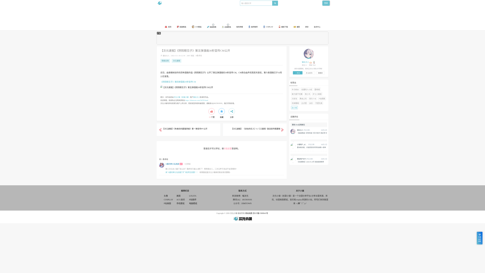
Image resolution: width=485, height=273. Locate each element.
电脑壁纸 (193, 203)
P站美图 (167, 203)
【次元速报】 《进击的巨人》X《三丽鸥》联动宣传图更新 (255, 129)
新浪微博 (182, 3)
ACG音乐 (180, 200)
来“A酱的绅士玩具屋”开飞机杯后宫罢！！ (181, 172)
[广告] (242, 44)
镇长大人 (166, 56)
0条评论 (199, 56)
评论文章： (304, 130)
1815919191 (247, 200)
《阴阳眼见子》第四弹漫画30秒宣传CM (178, 82)
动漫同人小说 (306, 89)
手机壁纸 (180, 203)
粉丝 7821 (312, 65)
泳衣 (311, 103)
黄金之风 (303, 99)
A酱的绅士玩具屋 (172, 164)
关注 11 (304, 65)
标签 (207, 3)
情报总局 (165, 61)
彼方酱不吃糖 (297, 94)
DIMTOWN (246, 203)
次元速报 (176, 61)
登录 (326, 3)
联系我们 (200, 3)
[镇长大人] (309, 54)
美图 (178, 196)
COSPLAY (168, 200)
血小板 (294, 108)
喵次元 (245, 196)
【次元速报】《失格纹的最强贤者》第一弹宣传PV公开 (184, 129)
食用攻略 (191, 3)
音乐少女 (312, 99)
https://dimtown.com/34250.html (196, 100)
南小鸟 (307, 94)
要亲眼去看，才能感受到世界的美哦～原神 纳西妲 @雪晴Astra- (311, 147)
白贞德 (304, 103)
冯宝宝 (294, 99)
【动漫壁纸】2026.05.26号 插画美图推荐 (310, 162)
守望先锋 (318, 103)
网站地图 (248, 213)
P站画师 (192, 200)
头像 (166, 196)
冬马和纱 (295, 89)
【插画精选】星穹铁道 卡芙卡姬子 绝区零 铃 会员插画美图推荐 (312, 133)
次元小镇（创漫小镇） (182, 97)
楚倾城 (317, 89)
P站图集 (322, 99)
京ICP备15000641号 (260, 213)
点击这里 (228, 148)
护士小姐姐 (317, 94)
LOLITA (192, 196)
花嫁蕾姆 (295, 103)
